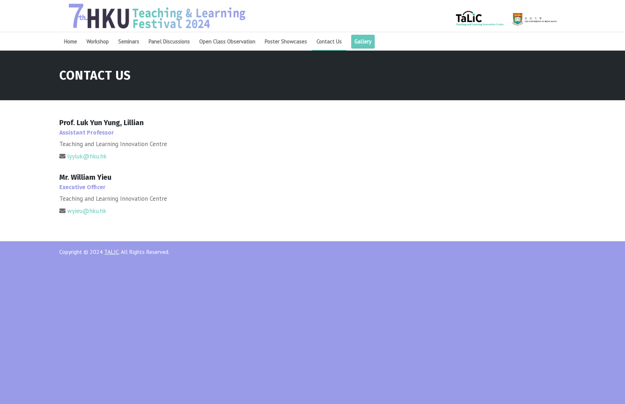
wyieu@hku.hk (86, 211)
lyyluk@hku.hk (87, 156)
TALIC (111, 251)
